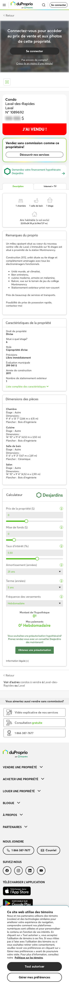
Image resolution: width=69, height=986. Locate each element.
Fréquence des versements (23, 596)
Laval (21, 685)
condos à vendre (30, 682)
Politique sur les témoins (29, 957)
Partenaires (12, 827)
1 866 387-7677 (21, 850)
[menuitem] (34, 767)
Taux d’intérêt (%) (17, 546)
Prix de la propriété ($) (20, 508)
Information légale (15, 660)
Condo (10, 99)
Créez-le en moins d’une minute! (34, 63)
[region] (34, 946)
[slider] (26, 521)
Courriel (51, 850)
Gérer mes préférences (34, 977)
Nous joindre (13, 841)
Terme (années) (15, 581)
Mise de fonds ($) (17, 527)
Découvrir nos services (34, 154)
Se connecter (58, 5)
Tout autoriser (34, 966)
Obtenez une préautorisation (34, 650)
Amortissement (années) (21, 565)
